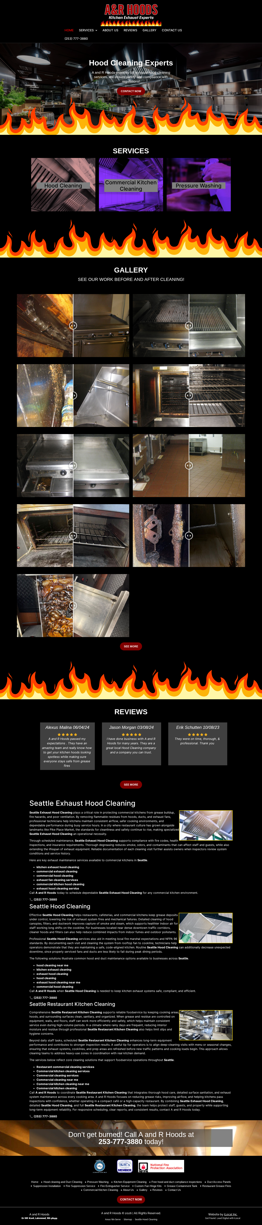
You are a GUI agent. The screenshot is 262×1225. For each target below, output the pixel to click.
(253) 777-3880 (76, 38)
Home (69, 30)
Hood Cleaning (63, 185)
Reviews (130, 30)
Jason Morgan (122, 727)
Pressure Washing (199, 185)
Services (86, 30)
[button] (88, 30)
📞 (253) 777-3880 (43, 899)
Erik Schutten (189, 727)
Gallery (149, 30)
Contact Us (172, 30)
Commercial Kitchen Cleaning (131, 185)
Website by (222, 1214)
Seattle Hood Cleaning (146, 1219)
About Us (110, 30)
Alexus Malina (58, 727)
